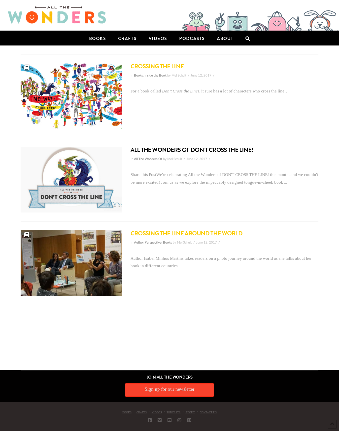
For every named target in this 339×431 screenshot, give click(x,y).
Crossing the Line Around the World (186, 233)
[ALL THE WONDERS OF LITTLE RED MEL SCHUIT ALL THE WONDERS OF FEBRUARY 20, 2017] (1, 342)
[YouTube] (169, 420)
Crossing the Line (157, 66)
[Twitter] (160, 420)
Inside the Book (155, 75)
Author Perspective (148, 242)
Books (138, 75)
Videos (157, 412)
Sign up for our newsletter (169, 389)
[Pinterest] (189, 420)
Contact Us (208, 412)
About (190, 412)
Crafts (141, 412)
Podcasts (173, 412)
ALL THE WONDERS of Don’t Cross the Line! (192, 149)
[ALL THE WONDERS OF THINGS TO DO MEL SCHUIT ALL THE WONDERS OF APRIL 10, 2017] (0, 342)
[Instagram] (179, 420)
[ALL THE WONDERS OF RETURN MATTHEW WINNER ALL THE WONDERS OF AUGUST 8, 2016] (4, 342)
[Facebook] (150, 420)
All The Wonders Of (148, 159)
